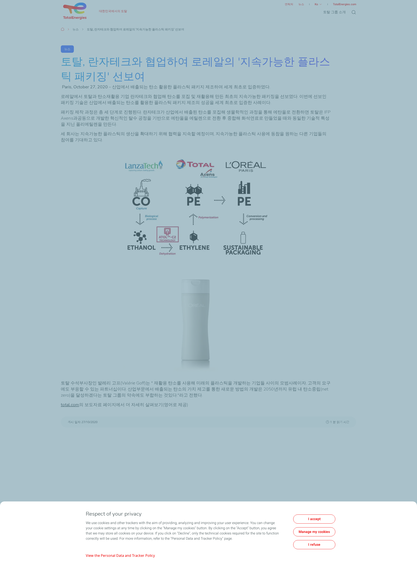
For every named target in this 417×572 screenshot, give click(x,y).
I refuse (314, 544)
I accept (314, 519)
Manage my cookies (314, 532)
